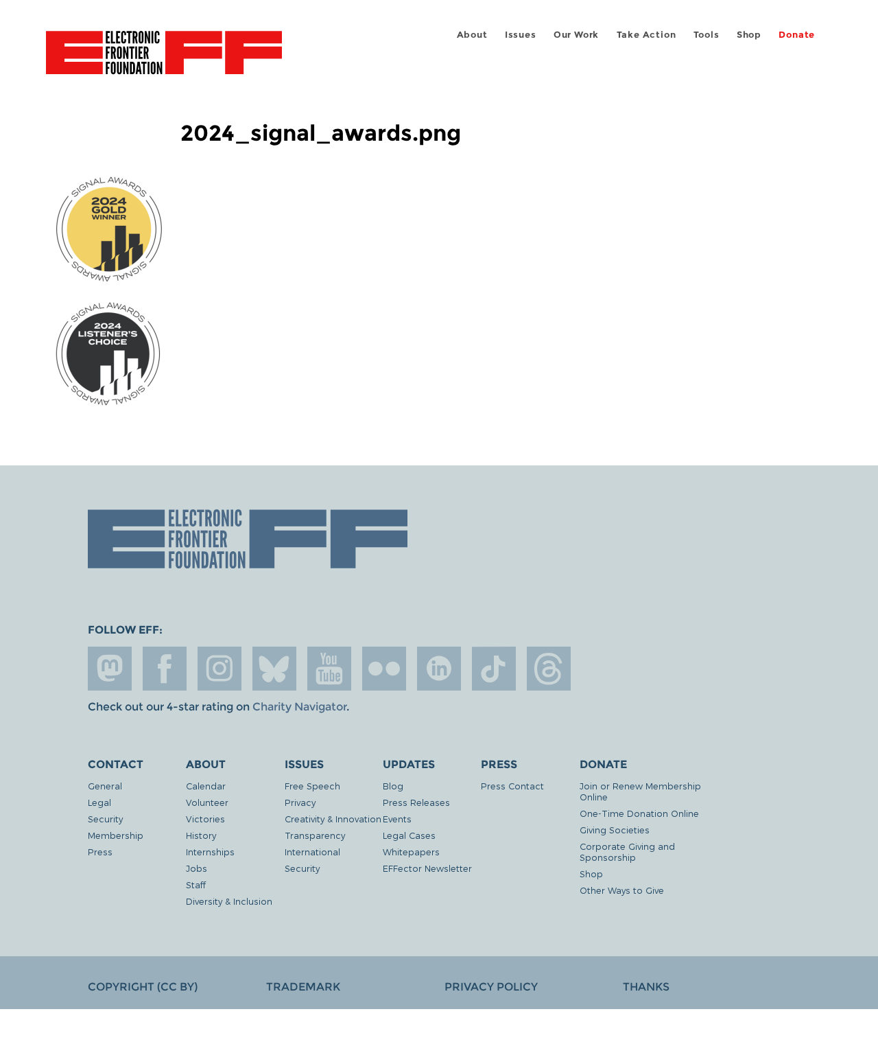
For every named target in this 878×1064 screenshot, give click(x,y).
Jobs (196, 868)
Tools (706, 35)
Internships (210, 851)
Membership (115, 835)
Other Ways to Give (622, 890)
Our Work (576, 35)
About (472, 35)
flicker (384, 669)
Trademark (303, 986)
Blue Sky (274, 669)
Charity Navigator (299, 706)
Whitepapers (411, 851)
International (312, 851)
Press (100, 851)
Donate (797, 35)
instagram (219, 669)
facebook (165, 669)
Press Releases (416, 802)
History (201, 835)
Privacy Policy (491, 986)
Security (105, 818)
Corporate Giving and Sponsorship (627, 851)
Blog (393, 785)
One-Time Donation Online (639, 813)
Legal (99, 802)
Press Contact (512, 785)
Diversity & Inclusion (229, 901)
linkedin (439, 669)
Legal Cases (409, 835)
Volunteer (207, 802)
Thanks (646, 986)
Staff (196, 884)
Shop (749, 35)
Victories (205, 818)
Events (397, 818)
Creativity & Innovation (333, 818)
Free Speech (312, 785)
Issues (520, 35)
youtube (329, 669)
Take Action (646, 35)
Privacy (300, 802)
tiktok (494, 669)
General (105, 785)
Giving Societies (615, 829)
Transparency (315, 835)
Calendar (206, 785)
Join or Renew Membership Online (640, 791)
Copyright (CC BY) (143, 986)
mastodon (110, 669)
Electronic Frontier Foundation (164, 60)
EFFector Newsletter (427, 868)
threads (549, 669)
